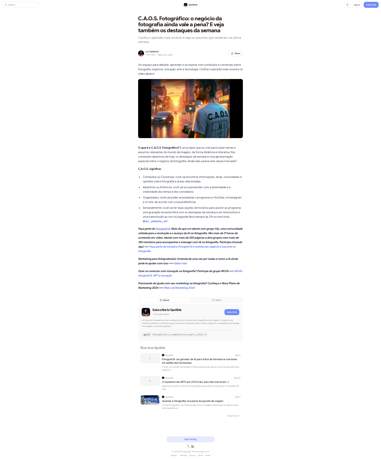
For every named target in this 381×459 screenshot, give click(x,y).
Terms (200, 455)
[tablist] (190, 300)
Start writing (190, 439)
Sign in (357, 4)
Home (208, 455)
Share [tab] (218, 300)
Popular (174, 455)
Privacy (192, 455)
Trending (183, 455)
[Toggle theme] (347, 5)
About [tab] (166, 300)
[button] (20, 5)
